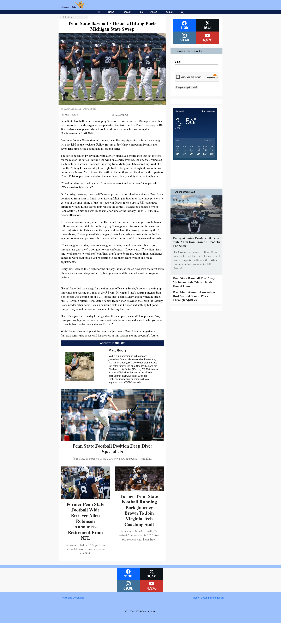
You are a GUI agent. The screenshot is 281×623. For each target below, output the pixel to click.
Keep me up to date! (186, 87)
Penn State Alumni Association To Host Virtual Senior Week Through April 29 (196, 295)
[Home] (73, 7)
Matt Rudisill (71, 114)
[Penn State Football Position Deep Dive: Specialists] (112, 440)
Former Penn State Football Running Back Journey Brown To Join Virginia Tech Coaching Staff (139, 510)
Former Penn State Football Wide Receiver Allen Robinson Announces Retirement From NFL (85, 521)
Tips (140, 12)
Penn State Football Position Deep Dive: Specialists (112, 448)
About (153, 12)
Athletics (67, 17)
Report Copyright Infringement (208, 597)
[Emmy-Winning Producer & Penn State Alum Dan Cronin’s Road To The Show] (196, 234)
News (111, 12)
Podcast (126, 12)
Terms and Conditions (72, 597)
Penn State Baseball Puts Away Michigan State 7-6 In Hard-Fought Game (194, 282)
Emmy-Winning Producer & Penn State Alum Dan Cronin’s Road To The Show (196, 242)
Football (169, 12)
